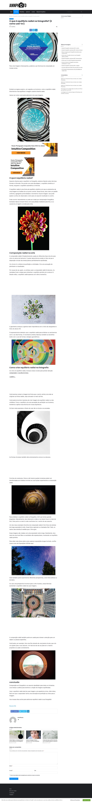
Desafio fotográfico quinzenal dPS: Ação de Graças (72, 50)
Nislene (62, 78)
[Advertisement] (33, 79)
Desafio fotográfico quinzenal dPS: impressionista (72, 58)
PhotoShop (22, 11)
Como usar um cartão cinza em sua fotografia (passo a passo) (50, 740)
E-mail (11, 770)
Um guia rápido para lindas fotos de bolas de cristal (72, 67)
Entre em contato (12, 790)
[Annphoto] (17, 4)
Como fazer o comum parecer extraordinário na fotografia (16, 740)
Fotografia (16, 11)
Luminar (33, 11)
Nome (10, 765)
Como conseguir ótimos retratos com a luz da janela (32, 740)
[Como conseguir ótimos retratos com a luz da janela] (33, 735)
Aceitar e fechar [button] (86, 800)
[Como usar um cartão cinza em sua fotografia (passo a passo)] (50, 735)
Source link (12, 706)
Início (11, 11)
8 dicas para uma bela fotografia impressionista (71, 60)
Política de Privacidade (75, 800)
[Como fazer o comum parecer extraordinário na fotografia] (16, 735)
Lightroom (28, 11)
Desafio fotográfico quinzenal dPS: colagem (70, 65)
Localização (11, 792)
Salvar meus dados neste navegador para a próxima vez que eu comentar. (25, 775)
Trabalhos (11, 794)
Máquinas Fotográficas (41, 11)
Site (35, 770)
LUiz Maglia (63, 92)
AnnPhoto (13, 26)
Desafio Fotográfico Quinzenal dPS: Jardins (70, 48)
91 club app (63, 88)
